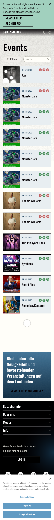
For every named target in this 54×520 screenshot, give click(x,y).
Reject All (27, 505)
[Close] (50, 478)
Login (21, 459)
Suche (29, 59)
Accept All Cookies (27, 514)
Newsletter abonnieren (27, 391)
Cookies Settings (27, 497)
